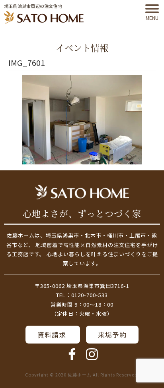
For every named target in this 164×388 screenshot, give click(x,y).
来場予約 (112, 335)
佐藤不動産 (82, 192)
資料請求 (52, 335)
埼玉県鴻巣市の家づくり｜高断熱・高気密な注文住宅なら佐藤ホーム (44, 17)
